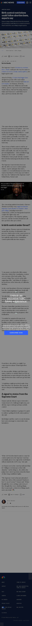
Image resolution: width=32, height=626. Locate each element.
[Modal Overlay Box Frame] (16, 313)
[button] (30, 290)
